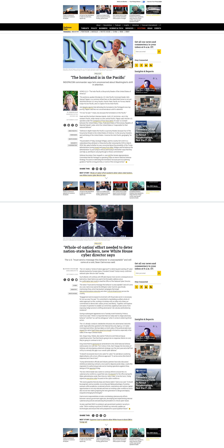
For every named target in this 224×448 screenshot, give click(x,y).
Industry (75, 32)
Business (103, 28)
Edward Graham (70, 269)
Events (157, 28)
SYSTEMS (141, 28)
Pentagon (85, 32)
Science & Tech (116, 28)
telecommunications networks (90, 291)
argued (82, 330)
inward (97, 147)
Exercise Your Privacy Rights (154, 1)
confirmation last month (90, 281)
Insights (126, 25)
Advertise (135, 25)
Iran (121, 32)
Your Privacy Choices (135, 1)
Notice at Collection (122, 1)
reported (92, 368)
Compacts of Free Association (103, 121)
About (98, 25)
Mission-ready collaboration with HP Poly (146, 111)
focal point (112, 374)
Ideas (150, 28)
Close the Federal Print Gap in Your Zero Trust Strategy (147, 89)
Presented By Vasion (141, 92)
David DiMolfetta (72, 270)
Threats (85, 28)
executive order (91, 378)
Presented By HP (140, 114)
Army (127, 32)
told (109, 155)
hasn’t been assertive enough (101, 330)
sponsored (96, 344)
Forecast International (149, 25)
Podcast (118, 25)
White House (105, 32)
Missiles (94, 32)
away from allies (107, 147)
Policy (94, 28)
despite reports (88, 107)
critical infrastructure (114, 291)
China (115, 32)
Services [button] (129, 28)
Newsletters (107, 25)
